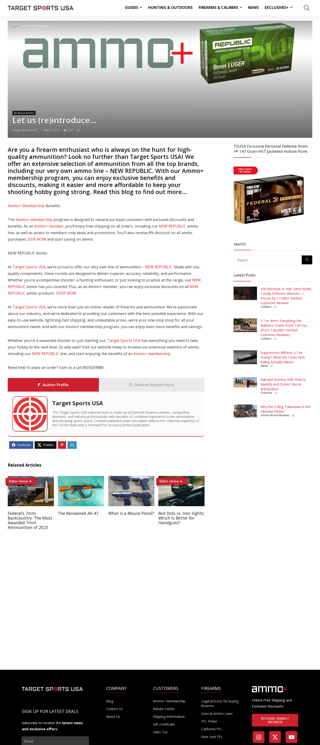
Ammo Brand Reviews (274, 415)
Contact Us (114, 709)
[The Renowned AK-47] (81, 479)
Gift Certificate (164, 724)
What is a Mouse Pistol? (131, 513)
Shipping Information (169, 716)
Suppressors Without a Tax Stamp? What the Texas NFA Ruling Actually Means (282, 357)
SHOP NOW (66, 293)
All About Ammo (24, 113)
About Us (113, 716)
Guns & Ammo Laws (217, 713)
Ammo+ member (48, 226)
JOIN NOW (37, 239)
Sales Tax (160, 732)
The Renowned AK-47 (78, 513)
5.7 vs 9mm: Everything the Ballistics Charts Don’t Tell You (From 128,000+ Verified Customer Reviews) (283, 327)
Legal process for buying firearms (219, 703)
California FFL (211, 729)
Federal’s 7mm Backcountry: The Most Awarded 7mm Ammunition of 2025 (30, 520)
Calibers (265, 307)
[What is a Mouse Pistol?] (131, 479)
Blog (109, 701)
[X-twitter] (275, 737)
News (253, 7)
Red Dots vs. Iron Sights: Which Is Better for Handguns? (181, 517)
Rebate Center (164, 709)
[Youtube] (291, 737)
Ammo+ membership (34, 219)
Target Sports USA (24, 130)
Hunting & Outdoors (170, 7)
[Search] (307, 259)
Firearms (266, 393)
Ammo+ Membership (26, 205)
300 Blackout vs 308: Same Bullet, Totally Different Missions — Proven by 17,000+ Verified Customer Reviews (286, 296)
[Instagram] (258, 737)
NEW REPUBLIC (131, 171)
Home (15, 26)
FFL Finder (209, 721)
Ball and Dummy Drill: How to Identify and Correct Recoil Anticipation (283, 384)
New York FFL (212, 736)
